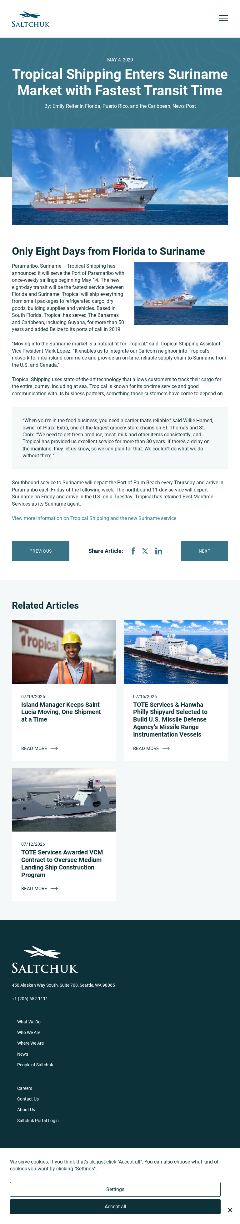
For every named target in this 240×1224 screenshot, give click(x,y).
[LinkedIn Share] (158, 550)
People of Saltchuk (35, 1065)
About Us (26, 1109)
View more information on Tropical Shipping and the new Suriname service (94, 518)
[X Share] (145, 551)
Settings (115, 1189)
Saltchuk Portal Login (38, 1120)
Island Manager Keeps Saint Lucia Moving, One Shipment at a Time (61, 711)
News (22, 1054)
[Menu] (223, 19)
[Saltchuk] (31, 19)
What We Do (29, 1022)
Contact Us (28, 1099)
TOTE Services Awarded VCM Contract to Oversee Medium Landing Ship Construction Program (62, 863)
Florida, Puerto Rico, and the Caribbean (127, 105)
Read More (34, 748)
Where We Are (30, 1043)
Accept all (115, 1206)
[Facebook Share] (133, 550)
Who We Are (28, 1032)
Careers (24, 1088)
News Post (184, 105)
